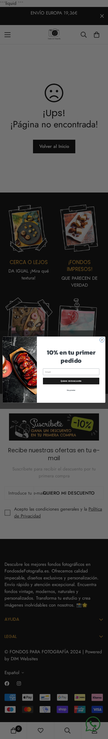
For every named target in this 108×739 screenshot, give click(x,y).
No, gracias (71, 390)
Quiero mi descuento (71, 381)
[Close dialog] (102, 339)
